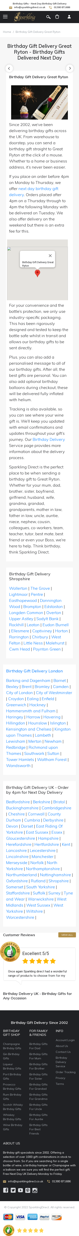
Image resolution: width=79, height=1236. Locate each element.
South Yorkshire (40, 886)
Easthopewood (23, 600)
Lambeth (43, 735)
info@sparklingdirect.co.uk (29, 7)
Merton (35, 741)
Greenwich (16, 704)
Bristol (59, 801)
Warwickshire (41, 899)
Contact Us (63, 1052)
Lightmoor (18, 594)
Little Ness (33, 642)
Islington (58, 722)
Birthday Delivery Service (61, 1062)
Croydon (16, 698)
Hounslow (37, 722)
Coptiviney (42, 630)
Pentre (37, 594)
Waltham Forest (52, 759)
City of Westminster (54, 692)
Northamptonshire (43, 868)
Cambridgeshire (56, 807)
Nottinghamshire (55, 874)
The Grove (40, 588)
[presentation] (9, 68)
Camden (61, 686)
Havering (52, 716)
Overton (53, 612)
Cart (57, 17)
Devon (12, 826)
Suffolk (39, 892)
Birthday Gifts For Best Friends (38, 1129)
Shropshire (59, 880)
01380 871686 (62, 7)
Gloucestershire (20, 838)
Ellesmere (20, 630)
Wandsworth (18, 765)
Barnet (59, 680)
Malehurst (55, 642)
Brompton (32, 606)
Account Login (65, 1040)
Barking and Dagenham (28, 680)
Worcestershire (20, 917)
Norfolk (37, 862)
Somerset (14, 886)
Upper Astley (21, 618)
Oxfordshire (17, 880)
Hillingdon (15, 722)
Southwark (34, 753)
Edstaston (53, 606)
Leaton (33, 624)
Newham (53, 741)
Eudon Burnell (56, 624)
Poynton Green (47, 649)
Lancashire (16, 850)
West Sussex (38, 905)
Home (7, 32)
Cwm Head (19, 649)
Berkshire (41, 801)
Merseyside (16, 862)
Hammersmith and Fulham (31, 710)
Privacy (60, 1078)
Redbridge (16, 747)
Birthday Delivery (49, 439)
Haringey (14, 716)
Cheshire (16, 813)
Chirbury (40, 636)
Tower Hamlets (20, 759)
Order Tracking (66, 1072)
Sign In (69, 17)
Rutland (38, 880)
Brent (27, 686)
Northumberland (21, 874)
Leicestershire (43, 850)
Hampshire (48, 838)
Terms (60, 1084)
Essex (56, 832)
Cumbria (32, 820)
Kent (66, 844)
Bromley (42, 686)
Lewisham (15, 741)
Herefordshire (18, 844)
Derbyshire (53, 820)
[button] (37, 273)
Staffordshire (18, 892)
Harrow (33, 716)
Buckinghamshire (22, 807)
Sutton (53, 753)
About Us (62, 1046)
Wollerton (18, 588)
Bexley (12, 686)
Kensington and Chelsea (28, 729)
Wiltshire (34, 911)
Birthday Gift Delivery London (34, 670)
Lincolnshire (17, 856)
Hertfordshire (46, 844)
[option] (39, 963)
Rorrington (19, 636)
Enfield (48, 698)
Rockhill (16, 624)
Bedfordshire (18, 801)
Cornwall (36, 813)
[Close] (50, 256)
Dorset (27, 826)
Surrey (54, 892)
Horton (61, 630)
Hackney (37, 704)
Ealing (33, 698)
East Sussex (37, 832)
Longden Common (26, 612)
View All (67, 934)
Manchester (42, 856)
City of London (19, 692)
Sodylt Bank (47, 618)
